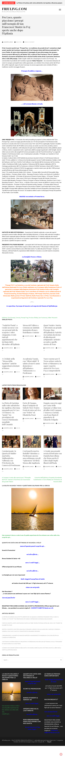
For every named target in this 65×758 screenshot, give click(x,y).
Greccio (18, 317)
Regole (49, 742)
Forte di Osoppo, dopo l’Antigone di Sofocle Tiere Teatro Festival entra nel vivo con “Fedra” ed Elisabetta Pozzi (32, 409)
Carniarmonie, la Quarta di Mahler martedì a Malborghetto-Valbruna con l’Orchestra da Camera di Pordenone (11, 458)
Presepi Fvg (24, 317)
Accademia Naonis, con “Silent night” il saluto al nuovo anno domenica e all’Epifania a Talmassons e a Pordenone (31, 365)
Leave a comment (29, 42)
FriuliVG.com (14, 9)
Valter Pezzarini (52, 317)
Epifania (4, 317)
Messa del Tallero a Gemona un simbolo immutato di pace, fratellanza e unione (31, 329)
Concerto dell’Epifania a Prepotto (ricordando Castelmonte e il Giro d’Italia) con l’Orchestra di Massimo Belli (47, 479)
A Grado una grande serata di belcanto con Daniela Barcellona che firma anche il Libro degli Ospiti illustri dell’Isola (53, 457)
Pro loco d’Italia (33, 317)
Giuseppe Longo (8, 42)
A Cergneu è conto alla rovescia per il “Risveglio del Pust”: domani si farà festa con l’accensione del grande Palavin (16, 479)
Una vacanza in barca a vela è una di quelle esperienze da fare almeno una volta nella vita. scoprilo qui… (10, 710)
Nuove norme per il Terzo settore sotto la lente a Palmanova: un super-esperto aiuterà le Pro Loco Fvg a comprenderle (53, 364)
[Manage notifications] (61, 754)
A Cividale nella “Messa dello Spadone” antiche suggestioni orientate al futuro (11, 363)
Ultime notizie (9, 3)
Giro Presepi (11, 317)
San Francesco (43, 317)
